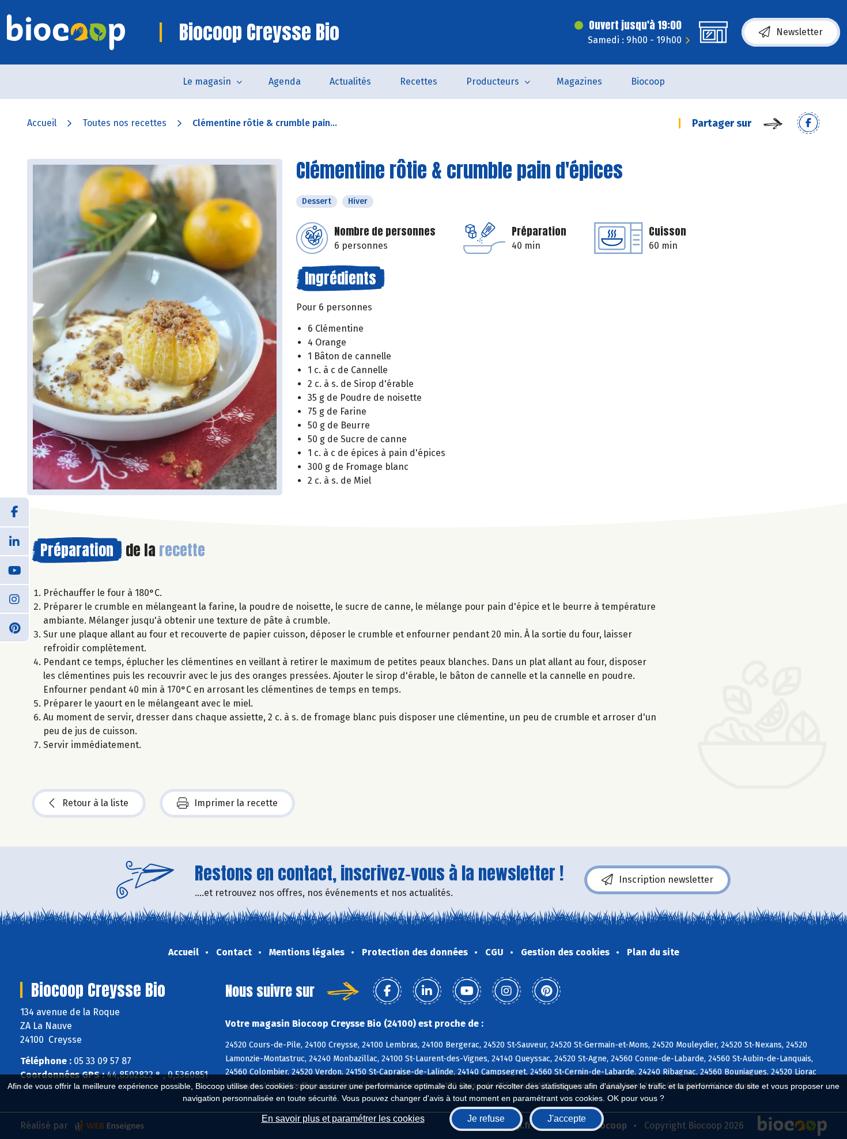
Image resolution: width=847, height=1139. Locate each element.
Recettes (418, 81)
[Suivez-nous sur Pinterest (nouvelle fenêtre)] (14, 627)
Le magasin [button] (207, 81)
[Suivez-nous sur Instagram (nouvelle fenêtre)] (14, 598)
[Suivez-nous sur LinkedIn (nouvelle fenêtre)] (14, 540)
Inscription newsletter (666, 879)
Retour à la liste (95, 803)
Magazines (579, 81)
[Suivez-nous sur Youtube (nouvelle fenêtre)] (14, 569)
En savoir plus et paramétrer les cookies (343, 1118)
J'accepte (566, 1118)
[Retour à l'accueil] (66, 32)
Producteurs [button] (492, 81)
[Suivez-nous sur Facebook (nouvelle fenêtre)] (14, 512)
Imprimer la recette (236, 803)
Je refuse (486, 1118)
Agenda (285, 81)
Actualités (350, 81)
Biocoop (648, 81)
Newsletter (799, 31)
